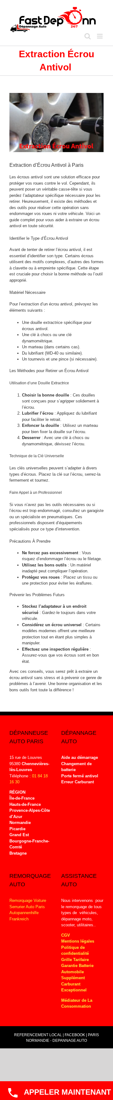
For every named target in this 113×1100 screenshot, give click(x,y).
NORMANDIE (37, 1040)
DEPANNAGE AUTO (69, 1040)
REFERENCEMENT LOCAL (38, 1035)
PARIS (93, 1035)
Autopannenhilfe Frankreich (24, 915)
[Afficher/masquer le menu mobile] (100, 36)
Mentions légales (77, 941)
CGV (65, 935)
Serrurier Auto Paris (27, 906)
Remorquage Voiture (27, 900)
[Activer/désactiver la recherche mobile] (87, 36)
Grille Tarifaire (75, 959)
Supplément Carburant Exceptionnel (74, 983)
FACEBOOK (75, 1035)
